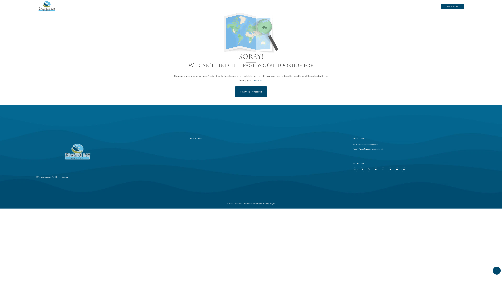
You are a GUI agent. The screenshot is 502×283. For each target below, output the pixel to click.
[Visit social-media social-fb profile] (362, 169)
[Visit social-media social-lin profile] (376, 169)
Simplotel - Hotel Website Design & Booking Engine (255, 203)
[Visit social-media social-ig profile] (383, 169)
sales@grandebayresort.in (368, 144)
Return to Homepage (251, 91)
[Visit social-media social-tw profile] (369, 169)
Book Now (452, 6)
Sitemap (230, 203)
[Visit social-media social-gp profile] (390, 169)
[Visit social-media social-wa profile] (403, 169)
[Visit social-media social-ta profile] (355, 169)
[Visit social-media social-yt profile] (397, 169)
